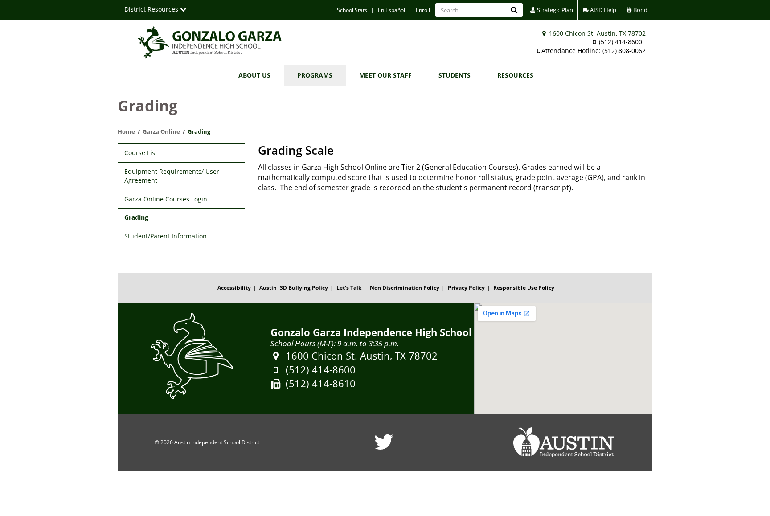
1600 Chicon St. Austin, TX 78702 (596, 33)
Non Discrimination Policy (404, 287)
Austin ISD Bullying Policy (293, 287)
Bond (639, 10)
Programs (314, 75)
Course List (140, 152)
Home (126, 131)
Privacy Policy (466, 287)
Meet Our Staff (385, 75)
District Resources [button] (152, 9)
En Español (391, 10)
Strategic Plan (554, 10)
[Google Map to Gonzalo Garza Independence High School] (563, 358)
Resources (515, 75)
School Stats (352, 10)
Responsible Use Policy (523, 287)
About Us (254, 75)
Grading (136, 217)
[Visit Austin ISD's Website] (563, 442)
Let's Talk (348, 287)
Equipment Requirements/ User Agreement (171, 176)
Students (454, 75)
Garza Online (161, 131)
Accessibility (234, 287)
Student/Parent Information (165, 236)
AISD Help (602, 10)
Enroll (423, 10)
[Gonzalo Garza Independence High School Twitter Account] (384, 447)
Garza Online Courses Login (165, 199)
